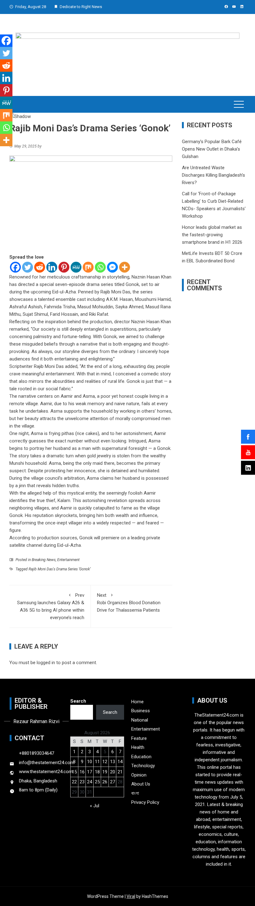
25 (97, 782)
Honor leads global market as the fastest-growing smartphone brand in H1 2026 (212, 234)
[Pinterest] (63, 267)
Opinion (138, 775)
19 (104, 772)
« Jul (94, 806)
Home (137, 701)
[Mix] (88, 267)
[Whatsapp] (100, 267)
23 (82, 782)
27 (112, 782)
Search (78, 701)
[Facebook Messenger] (112, 267)
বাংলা (135, 793)
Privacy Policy (145, 802)
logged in (46, 662)
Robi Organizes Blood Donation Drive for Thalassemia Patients (128, 602)
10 (89, 761)
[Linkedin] (51, 267)
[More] (124, 267)
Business (140, 710)
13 (112, 761)
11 (97, 761)
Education (141, 756)
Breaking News (44, 560)
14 (120, 761)
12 (104, 761)
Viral (131, 896)
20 (112, 772)
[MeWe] (76, 267)
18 (97, 772)
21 (120, 772)
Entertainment (68, 560)
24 (89, 782)
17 (89, 772)
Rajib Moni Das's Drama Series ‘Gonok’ (59, 569)
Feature (139, 738)
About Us (140, 784)
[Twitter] (27, 267)
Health (137, 747)
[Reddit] (39, 267)
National (139, 720)
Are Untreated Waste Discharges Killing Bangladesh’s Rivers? (213, 175)
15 (74, 772)
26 (104, 782)
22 (74, 782)
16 (82, 772)
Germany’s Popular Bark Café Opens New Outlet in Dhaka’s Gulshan (212, 149)
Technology (143, 765)
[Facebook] (15, 267)
